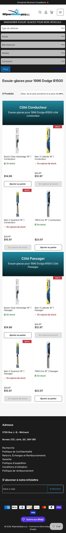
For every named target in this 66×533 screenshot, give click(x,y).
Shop (5, 69)
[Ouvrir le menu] (60, 12)
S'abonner (55, 488)
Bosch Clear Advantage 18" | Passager (17, 308)
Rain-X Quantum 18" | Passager (14, 372)
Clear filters (59, 69)
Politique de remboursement (17, 470)
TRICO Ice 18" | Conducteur (48, 220)
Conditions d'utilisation (14, 466)
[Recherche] (40, 12)
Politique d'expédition (14, 463)
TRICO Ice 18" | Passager (46, 371)
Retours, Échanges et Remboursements (24, 455)
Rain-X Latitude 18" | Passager (44, 308)
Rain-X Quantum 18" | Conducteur (14, 221)
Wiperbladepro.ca (19, 526)
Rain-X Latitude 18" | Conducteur (44, 157)
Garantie (7, 459)
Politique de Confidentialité (17, 451)
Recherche (8, 447)
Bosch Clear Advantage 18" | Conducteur (17, 157)
